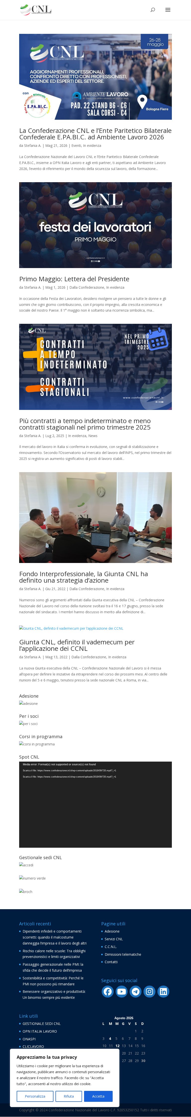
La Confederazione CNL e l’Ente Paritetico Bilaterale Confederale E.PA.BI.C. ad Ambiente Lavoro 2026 (95, 133)
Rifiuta (69, 1096)
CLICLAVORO (33, 1046)
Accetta (98, 1096)
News (92, 435)
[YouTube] (122, 992)
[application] (95, 805)
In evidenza (92, 145)
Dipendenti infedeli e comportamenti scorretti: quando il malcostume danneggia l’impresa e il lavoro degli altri (55, 937)
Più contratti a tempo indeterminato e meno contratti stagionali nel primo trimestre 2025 (85, 424)
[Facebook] (108, 992)
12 (117, 1045)
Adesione (112, 931)
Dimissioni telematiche (123, 954)
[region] (64, 1078)
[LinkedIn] (163, 992)
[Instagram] (149, 992)
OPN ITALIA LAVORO (40, 1031)
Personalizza (35, 1096)
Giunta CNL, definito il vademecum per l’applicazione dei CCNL (77, 645)
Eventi (76, 145)
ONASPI (29, 1039)
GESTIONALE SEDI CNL (42, 1023)
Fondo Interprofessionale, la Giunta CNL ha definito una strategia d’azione (83, 577)
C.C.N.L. (111, 946)
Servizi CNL (114, 939)
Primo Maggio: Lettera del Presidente (74, 278)
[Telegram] (136, 992)
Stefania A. (32, 145)
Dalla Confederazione (86, 287)
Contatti (111, 961)
